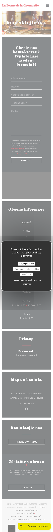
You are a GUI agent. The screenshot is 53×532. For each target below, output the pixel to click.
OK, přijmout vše (26, 263)
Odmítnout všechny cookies (27, 269)
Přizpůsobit (26, 274)
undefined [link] (27, 284)
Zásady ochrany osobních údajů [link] (27, 280)
